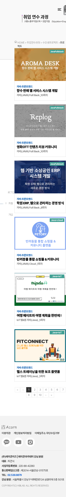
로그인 (11, 192)
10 (40, 394)
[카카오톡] (6, 442)
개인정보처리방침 (22, 433)
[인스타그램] (30, 442)
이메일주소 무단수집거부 (47, 433)
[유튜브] (18, 442)
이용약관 (6, 433)
